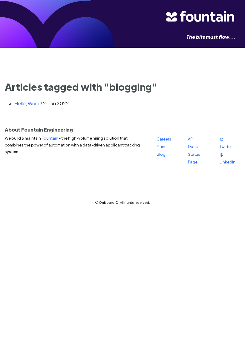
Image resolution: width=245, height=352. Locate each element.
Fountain (50, 138)
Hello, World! (28, 103)
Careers (164, 139)
